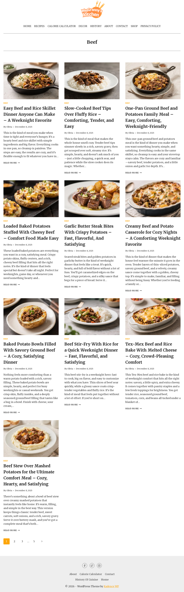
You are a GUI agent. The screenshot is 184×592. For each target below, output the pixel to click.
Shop (134, 26)
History (95, 26)
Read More (11, 163)
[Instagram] (99, 565)
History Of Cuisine (86, 579)
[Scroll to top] (177, 588)
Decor (83, 26)
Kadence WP (111, 586)
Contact (122, 26)
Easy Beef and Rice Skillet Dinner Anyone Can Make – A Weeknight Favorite (29, 114)
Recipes (39, 26)
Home (27, 26)
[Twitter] (92, 565)
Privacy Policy (151, 26)
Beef (5, 103)
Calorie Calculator (62, 26)
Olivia (9, 127)
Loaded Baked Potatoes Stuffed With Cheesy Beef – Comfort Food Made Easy (31, 232)
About (108, 26)
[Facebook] (84, 565)
